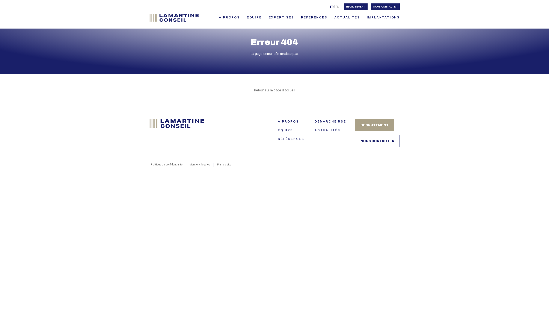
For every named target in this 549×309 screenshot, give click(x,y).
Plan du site (224, 164)
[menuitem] (332, 6)
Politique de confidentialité (166, 164)
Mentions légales (200, 164)
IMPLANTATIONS (383, 17)
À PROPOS (229, 17)
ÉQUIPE (254, 17)
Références (291, 139)
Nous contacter (385, 6)
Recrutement (355, 6)
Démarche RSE (330, 121)
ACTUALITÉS (347, 17)
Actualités (327, 130)
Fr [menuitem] (332, 7)
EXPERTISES (281, 17)
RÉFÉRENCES (314, 17)
